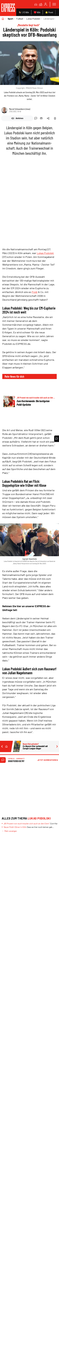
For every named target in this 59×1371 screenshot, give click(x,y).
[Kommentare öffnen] (56, 438)
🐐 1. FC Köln (23, 12)
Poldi (35, 292)
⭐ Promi (49, 12)
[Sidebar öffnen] (54, 4)
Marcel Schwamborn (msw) (19, 109)
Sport (10, 18)
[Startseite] (3, 18)
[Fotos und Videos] (40, 4)
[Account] (45, 4)
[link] (8, 8)
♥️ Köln (37, 12)
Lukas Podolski (33, 18)
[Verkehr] (36, 4)
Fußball (19, 18)
